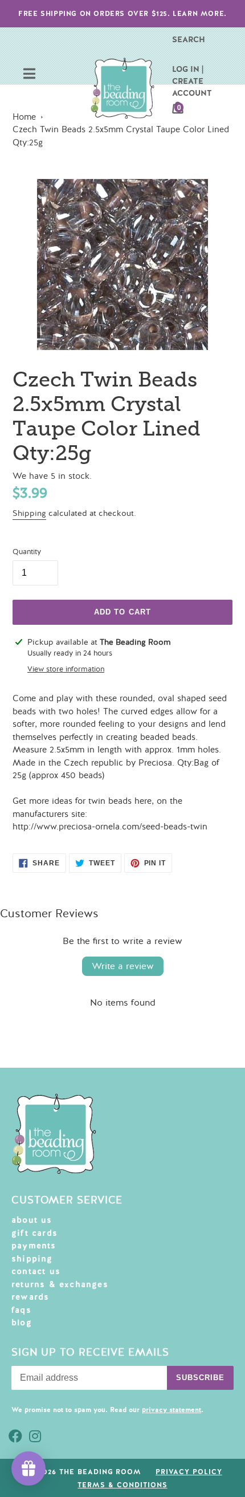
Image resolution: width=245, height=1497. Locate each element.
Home (24, 117)
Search (188, 39)
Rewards (30, 1297)
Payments (33, 1245)
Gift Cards (34, 1233)
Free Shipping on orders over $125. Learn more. (122, 13)
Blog (21, 1322)
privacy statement (171, 1409)
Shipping (29, 513)
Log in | (187, 69)
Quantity (27, 552)
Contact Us (35, 1271)
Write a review (123, 966)
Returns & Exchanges (59, 1284)
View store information (65, 669)
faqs (21, 1310)
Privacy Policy (189, 1471)
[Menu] (29, 75)
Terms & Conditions (122, 1485)
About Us (31, 1220)
